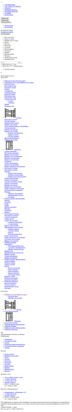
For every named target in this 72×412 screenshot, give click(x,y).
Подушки (11, 197)
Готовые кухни (9, 106)
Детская (18, 309)
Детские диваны (9, 121)
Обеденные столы (10, 97)
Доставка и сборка (10, 341)
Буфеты (6, 89)
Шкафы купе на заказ (27, 82)
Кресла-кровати (13, 269)
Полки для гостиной (11, 236)
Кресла (10, 232)
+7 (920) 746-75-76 (10, 381)
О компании (8, 339)
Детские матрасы (9, 128)
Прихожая (17, 321)
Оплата (6, 342)
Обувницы (7, 161)
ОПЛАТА (7, 8)
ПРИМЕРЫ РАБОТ (10, 10)
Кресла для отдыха (14, 268)
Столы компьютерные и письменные (16, 126)
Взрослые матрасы (10, 283)
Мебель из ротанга (10, 207)
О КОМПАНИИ (9, 5)
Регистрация (8, 27)
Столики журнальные (15, 222)
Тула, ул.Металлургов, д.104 (13, 377)
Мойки (6, 104)
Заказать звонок (9, 69)
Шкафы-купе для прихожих (13, 156)
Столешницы (8, 91)
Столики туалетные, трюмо (13, 181)
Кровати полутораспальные (17, 176)
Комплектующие (9, 94)
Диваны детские (9, 264)
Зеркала (6, 212)
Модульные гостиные (11, 215)
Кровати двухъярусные (15, 133)
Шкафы (13, 242)
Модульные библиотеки (16, 246)
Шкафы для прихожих (11, 154)
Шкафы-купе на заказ (15, 298)
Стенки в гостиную (10, 217)
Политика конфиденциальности (14, 344)
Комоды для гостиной (11, 225)
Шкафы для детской (10, 124)
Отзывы (7, 347)
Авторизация (8, 25)
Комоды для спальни (11, 180)
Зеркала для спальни (11, 183)
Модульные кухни (10, 86)
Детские (18, 118)
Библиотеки (8, 244)
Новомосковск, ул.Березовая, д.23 (15, 392)
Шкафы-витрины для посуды (13, 252)
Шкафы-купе (8, 251)
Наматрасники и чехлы (15, 195)
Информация (5, 336)
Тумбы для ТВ (9, 219)
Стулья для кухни (10, 99)
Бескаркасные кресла (15, 234)
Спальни (15, 168)
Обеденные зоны (9, 96)
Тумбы (6, 205)
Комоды (7, 200)
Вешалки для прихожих (12, 158)
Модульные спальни (11, 170)
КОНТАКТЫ (8, 15)
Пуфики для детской (11, 140)
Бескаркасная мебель (11, 279)
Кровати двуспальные (15, 173)
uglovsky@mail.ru (9, 382)
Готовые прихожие (10, 151)
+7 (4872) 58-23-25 (10, 379)
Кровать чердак (13, 134)
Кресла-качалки (13, 271)
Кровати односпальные (15, 175)
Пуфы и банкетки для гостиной (14, 237)
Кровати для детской (11, 131)
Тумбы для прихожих (11, 163)
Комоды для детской (11, 129)
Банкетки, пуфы (9, 276)
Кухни (12, 84)
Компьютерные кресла (11, 123)
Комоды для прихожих (11, 159)
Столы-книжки (13, 224)
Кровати (7, 171)
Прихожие (17, 149)
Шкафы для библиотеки (16, 249)
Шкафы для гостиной (11, 241)
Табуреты (11, 103)
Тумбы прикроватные (11, 178)
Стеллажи (7, 202)
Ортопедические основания (13, 190)
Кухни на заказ (21, 81)
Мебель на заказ (21, 294)
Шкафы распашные (10, 258)
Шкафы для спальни (11, 185)
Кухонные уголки (10, 87)
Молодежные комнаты (11, 138)
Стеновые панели (10, 92)
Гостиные (15, 214)
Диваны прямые (9, 261)
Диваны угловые (9, 263)
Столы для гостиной (11, 220)
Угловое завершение (11, 256)
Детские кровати (13, 136)
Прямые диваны (13, 229)
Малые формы (20, 198)
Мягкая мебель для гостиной (13, 227)
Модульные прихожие (11, 153)
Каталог (3, 351)
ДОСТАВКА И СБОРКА (12, 6)
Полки (6, 203)
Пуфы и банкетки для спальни (14, 188)
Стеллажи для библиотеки (16, 247)
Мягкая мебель (20, 259)
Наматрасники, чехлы (11, 286)
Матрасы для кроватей (15, 193)
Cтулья (10, 101)
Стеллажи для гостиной (12, 239)
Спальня (14, 323)
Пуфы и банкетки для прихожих (14, 166)
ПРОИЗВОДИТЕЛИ (11, 11)
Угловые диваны (13, 230)
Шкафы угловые (9, 254)
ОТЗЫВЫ (7, 13)
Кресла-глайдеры (13, 273)
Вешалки (7, 208)
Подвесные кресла (14, 274)
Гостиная (15, 311)
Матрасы (7, 192)
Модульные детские (10, 119)
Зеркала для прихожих (11, 165)
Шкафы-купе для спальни (12, 186)
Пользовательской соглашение (14, 346)
